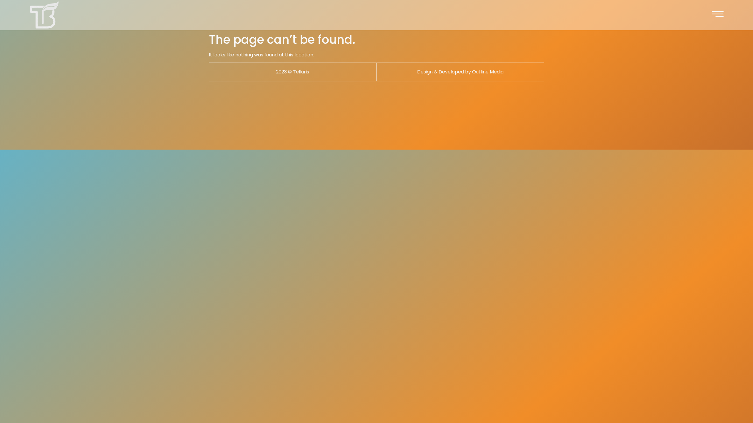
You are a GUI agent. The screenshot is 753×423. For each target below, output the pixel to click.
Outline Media (488, 71)
